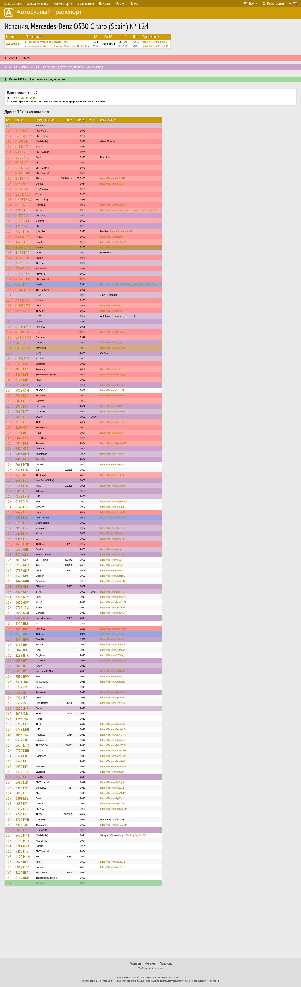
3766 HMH (22, 644)
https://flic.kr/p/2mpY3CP (113, 809)
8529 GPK (22, 576)
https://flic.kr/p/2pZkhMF (113, 697)
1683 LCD (21, 782)
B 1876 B (21, 130)
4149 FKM (22, 496)
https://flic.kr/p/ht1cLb (111, 305)
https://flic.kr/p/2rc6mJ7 (112, 724)
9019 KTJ (21, 793)
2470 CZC (21, 448)
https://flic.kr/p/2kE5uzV (113, 242)
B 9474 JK (22, 210)
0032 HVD (22, 660)
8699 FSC (21, 512)
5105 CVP (21, 427)
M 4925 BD (22, 173)
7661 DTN (22, 464)
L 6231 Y (21, 284)
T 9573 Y (21, 226)
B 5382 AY (22, 162)
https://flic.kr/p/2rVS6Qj (112, 374)
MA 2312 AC (23, 199)
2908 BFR (21, 395)
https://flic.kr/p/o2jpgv (111, 342)
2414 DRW (22, 459)
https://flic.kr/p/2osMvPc (113, 793)
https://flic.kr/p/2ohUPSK (113, 581)
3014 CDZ (22, 417)
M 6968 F (21, 141)
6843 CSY (21, 438)
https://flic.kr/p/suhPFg (112, 591)
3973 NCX (22, 862)
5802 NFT (22, 872)
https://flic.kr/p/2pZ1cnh (112, 798)
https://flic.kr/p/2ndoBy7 (112, 575)
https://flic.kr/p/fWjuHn (112, 464)
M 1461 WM (23, 327)
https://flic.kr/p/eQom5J (112, 411)
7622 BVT (22, 411)
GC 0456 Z (22, 194)
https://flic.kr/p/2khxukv (112, 533)
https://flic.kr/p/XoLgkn (112, 549)
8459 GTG (22, 618)
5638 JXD (21, 713)
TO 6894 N (22, 247)
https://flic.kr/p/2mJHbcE (113, 422)
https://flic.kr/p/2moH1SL (113, 602)
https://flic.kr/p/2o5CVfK (112, 348)
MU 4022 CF (23, 332)
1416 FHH (22, 491)
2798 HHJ (21, 634)
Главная (135, 963)
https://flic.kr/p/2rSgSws (113, 607)
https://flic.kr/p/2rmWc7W (113, 729)
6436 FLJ (21, 538)
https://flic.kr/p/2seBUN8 (113, 750)
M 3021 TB (22, 289)
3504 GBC (22, 554)
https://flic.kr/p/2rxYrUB (112, 867)
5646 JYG (21, 734)
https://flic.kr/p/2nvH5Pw (113, 517)
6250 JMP (21, 708)
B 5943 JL (21, 205)
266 (8, 141)
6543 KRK (22, 761)
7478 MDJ (22, 830)
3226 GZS (22, 597)
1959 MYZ (22, 867)
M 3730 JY (22, 215)
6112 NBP (22, 878)
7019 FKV (21, 528)
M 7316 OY (22, 274)
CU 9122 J (22, 342)
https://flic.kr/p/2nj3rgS (112, 782)
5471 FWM (22, 517)
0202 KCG (22, 724)
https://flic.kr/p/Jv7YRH (112, 178)
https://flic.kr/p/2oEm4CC (113, 766)
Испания (16, 44)
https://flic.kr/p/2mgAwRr (113, 761)
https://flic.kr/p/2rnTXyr (112, 803)
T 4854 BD (22, 242)
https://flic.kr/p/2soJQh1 (113, 507)
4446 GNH (22, 581)
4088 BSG (22, 369)
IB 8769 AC (22, 183)
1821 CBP (22, 401)
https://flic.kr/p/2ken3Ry (113, 597)
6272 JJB (21, 687)
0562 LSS (21, 809)
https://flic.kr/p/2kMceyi (112, 740)
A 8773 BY (22, 263)
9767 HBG (22, 607)
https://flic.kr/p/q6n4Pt (121, 231)
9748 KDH (22, 729)
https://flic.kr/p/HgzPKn (112, 703)
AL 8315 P (22, 258)
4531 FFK (21, 470)
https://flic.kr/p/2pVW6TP (113, 443)
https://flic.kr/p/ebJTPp (112, 406)
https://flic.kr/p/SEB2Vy (112, 655)
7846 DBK (22, 443)
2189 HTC (22, 655)
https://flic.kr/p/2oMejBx (112, 485)
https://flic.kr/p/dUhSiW (112, 183)
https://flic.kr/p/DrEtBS (112, 475)
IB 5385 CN (22, 311)
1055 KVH (22, 803)
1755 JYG (21, 719)
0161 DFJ (21, 432)
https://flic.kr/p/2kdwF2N (113, 612)
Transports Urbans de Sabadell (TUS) (48, 41)
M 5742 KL (22, 221)
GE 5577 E (22, 157)
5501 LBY (21, 798)
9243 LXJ (21, 814)
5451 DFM (22, 454)
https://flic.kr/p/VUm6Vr (112, 650)
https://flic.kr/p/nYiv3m (112, 639)
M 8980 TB (22, 305)
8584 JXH (21, 740)
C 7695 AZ (22, 268)
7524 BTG (22, 231)
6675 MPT (22, 835)
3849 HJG (21, 650)
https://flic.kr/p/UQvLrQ (112, 512)
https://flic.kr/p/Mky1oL (155, 41)
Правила (166, 963)
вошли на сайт (25, 98)
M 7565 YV (22, 358)
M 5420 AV (22, 168)
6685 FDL (21, 480)
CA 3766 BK (23, 337)
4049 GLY (21, 560)
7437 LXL (21, 825)
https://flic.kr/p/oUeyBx (112, 528)
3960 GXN (22, 613)
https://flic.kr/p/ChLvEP (112, 390)
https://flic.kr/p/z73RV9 (112, 554)
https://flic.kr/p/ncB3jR (112, 560)
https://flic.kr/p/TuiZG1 (112, 787)
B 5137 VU (22, 178)
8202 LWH (22, 819)
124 (8, 125)
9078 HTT (22, 666)
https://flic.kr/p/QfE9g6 (112, 332)
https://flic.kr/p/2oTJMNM (113, 824)
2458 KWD (22, 787)
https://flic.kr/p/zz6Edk (112, 634)
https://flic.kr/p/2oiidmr (112, 570)
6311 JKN (21, 681)
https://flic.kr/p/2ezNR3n (113, 756)
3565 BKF (22, 374)
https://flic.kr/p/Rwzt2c (112, 454)
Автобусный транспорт (49, 11)
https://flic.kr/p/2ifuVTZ (112, 538)
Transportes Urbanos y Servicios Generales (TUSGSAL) (58, 46)
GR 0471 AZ (23, 348)
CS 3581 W (22, 236)
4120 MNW (22, 856)
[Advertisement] (150, 924)
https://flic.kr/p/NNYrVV (112, 644)
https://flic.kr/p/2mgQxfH (113, 660)
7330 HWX (22, 676)
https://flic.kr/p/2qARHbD (113, 501)
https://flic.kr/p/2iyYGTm (113, 734)
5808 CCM (22, 390)
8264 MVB (22, 846)
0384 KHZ (22, 756)
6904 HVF (21, 671)
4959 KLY (21, 766)
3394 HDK (22, 639)
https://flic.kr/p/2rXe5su (112, 862)
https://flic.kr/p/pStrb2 (111, 432)
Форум (150, 963)
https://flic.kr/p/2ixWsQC (113, 692)
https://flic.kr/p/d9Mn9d (112, 205)
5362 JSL (21, 703)
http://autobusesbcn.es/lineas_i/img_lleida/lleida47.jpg (128, 284)
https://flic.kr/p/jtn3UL (111, 369)
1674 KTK (22, 745)
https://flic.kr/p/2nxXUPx (113, 628)
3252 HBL (22, 623)
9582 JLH (21, 692)
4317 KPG (22, 772)
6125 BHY (22, 379)
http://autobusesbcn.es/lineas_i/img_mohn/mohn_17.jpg (129, 210)
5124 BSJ (21, 385)
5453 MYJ (21, 851)
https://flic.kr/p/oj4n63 (111, 565)
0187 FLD (21, 501)
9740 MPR (22, 840)
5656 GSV (22, 602)
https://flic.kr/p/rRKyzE (112, 247)
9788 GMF (22, 570)
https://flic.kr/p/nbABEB (112, 671)
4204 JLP (21, 697)
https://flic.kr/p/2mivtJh (112, 771)
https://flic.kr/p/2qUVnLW (132, 835)
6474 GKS (22, 591)
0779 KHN (22, 750)
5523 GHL (22, 549)
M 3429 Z (21, 146)
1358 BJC (21, 364)
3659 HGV (22, 629)
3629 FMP (22, 544)
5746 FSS (21, 507)
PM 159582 (23, 136)
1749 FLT (21, 523)
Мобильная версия (150, 968)
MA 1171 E (22, 152)
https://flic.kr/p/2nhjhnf (112, 676)
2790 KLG (21, 777)
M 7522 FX (22, 189)
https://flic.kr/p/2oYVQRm (113, 745)
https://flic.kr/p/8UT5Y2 (112, 385)
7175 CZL (21, 422)
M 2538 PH (22, 279)
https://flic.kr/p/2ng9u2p (112, 681)
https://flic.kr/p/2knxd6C (155, 46)
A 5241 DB (22, 300)
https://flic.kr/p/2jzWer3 (112, 236)
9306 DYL (21, 475)
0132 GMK (22, 565)
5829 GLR (22, 586)
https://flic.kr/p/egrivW (111, 310)
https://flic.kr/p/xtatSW (112, 395)
